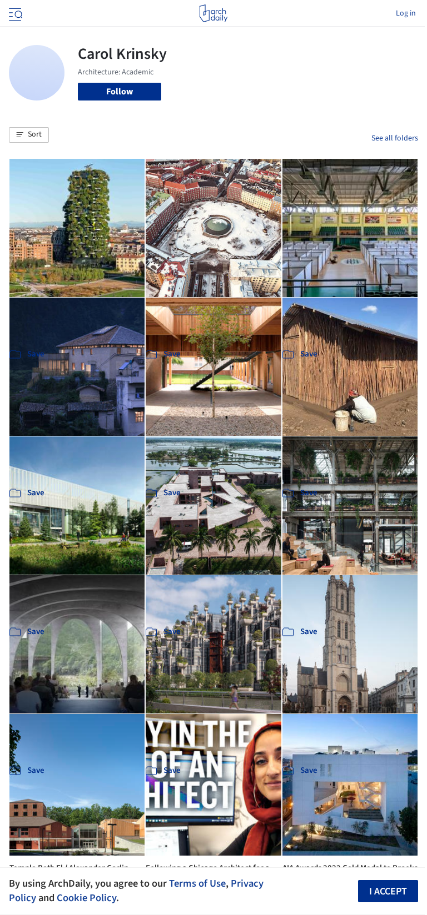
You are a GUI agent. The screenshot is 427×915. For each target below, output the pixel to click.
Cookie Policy (86, 898)
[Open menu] (14, 13)
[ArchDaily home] (213, 13)
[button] (29, 135)
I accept (388, 891)
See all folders (394, 138)
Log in (406, 13)
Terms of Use (197, 883)
